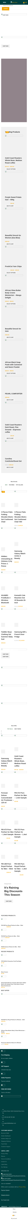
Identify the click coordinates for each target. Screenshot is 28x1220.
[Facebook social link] (2, 1204)
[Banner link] (14, 24)
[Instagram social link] (8, 1204)
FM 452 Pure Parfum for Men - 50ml (10, 936)
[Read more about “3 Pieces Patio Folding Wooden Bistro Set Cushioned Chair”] (3, 505)
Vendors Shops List (6, 1138)
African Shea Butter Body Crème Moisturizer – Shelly (13, 1031)
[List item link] (14, 1118)
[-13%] (14, 446)
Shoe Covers (4, 972)
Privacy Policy (4, 1153)
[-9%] (20, 615)
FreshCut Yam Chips (13, 266)
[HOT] (14, 219)
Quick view (11, 155)
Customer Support (5, 1146)
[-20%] (20, 578)
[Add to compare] (7, 155)
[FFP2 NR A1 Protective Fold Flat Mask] (3, 957)
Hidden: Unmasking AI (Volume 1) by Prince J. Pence (6, 561)
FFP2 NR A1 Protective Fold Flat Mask (11, 961)
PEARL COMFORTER (13, 394)
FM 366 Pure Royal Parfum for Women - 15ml (13, 1019)
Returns (3, 1156)
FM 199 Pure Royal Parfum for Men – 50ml (7, 866)
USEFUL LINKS (5, 1151)
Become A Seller (5, 1133)
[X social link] (5, 1204)
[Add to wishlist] (15, 155)
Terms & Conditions (6, 1159)
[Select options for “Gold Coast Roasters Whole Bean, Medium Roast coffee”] (16, 749)
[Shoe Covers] (3, 968)
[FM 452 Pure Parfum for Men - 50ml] (3, 932)
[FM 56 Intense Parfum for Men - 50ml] (3, 942)
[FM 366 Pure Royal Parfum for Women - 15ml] (14, 1006)
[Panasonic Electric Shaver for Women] (3, 1038)
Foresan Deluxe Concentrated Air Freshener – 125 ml (7, 798)
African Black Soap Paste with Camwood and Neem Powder (13, 364)
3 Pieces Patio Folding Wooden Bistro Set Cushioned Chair (7, 517)
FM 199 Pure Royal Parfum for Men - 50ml (12, 925)
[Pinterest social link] (13, 1204)
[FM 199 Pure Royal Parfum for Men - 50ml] (3, 921)
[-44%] (20, 496)
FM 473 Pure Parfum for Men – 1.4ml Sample (7, 832)
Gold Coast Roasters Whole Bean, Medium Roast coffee (13, 160)
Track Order (4, 1144)
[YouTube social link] (11, 1204)
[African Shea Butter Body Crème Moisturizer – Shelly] (3, 1026)
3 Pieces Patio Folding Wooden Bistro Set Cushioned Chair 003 (20, 517)
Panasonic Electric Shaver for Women (11, 1042)
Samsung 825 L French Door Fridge (20, 634)
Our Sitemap (4, 1167)
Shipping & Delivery (6, 1141)
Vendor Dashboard (5, 1135)
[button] (10, 206)
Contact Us (4, 1161)
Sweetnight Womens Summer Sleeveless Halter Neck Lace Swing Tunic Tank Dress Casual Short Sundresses (13, 984)
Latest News (4, 1164)
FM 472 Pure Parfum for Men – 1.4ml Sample (20, 795)
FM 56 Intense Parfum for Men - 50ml (11, 946)
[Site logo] (14, 2)
